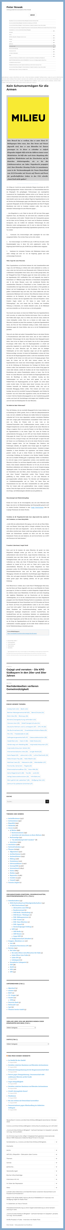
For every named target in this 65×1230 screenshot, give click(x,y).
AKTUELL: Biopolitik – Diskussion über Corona (17, 36)
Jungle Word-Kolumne (37, 507)
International (11, 644)
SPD (11, 972)
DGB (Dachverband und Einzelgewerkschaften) (25, 903)
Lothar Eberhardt (41, 755)
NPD (11, 969)
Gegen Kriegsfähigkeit (15, 1082)
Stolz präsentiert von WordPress (23, 1225)
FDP (11, 965)
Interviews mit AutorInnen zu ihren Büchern (27, 835)
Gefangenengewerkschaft (17, 737)
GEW (13, 929)
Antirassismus (13, 821)
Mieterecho (27, 762)
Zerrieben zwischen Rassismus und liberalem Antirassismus (28, 1065)
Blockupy (23, 716)
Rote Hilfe (33, 769)
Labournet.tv (26, 755)
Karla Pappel (12, 755)
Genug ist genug (38, 651)
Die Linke (13, 950)
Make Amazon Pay (14, 759)
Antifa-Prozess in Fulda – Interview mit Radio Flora (18, 69)
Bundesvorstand (18, 910)
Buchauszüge (14, 837)
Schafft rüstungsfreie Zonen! (18, 1091)
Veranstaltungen (12, 46)
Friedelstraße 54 (21, 734)
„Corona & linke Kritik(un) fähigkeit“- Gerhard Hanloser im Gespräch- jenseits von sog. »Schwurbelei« (27, 25)
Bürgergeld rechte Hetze (15, 651)
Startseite (11, 32)
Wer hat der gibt (43, 655)
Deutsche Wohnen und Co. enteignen (21, 727)
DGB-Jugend (17, 924)
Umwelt (12, 880)
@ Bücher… (11, 43)
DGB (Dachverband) (18, 905)
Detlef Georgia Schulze (30, 723)
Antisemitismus (15, 856)
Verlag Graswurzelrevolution (18, 776)
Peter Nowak (15, 7)
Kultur (12, 870)
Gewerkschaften (13, 900)
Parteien (11, 948)
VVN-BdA (35, 776)
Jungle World (35, 751)
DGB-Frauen (17, 919)
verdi (36, 773)
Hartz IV (24, 741)
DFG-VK (42, 727)
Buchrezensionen (17, 833)
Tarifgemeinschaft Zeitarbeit (21, 938)
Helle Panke (35, 741)
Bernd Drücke (37, 712)
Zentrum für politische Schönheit (19, 783)
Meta (10, 55)
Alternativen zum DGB (20, 908)
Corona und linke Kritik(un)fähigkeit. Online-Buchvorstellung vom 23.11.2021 (32, 1126)
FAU (10, 734)
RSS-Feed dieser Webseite (19, 1056)
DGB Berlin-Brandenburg (21, 912)
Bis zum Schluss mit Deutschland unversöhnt (23, 1100)
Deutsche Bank (13, 1002)
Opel (9, 1007)
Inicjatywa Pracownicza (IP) (19, 946)
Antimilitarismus (14, 818)
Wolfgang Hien (38, 780)
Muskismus (12, 1096)
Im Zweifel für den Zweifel (17, 1060)
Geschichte (12, 844)
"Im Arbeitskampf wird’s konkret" (23, 840)
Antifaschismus (15, 854)
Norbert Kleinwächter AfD (34, 655)
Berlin (24, 709)
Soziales (10, 647)
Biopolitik (11, 823)
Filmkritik (11, 825)
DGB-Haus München (20, 922)
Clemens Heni (13, 723)
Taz (28, 773)
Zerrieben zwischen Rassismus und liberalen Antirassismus (28, 1086)
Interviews (13, 842)
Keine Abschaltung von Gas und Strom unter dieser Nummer (34, 653)
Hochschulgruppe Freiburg (22, 927)
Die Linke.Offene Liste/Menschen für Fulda (26, 953)
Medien (12, 873)
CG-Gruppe (12, 995)
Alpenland (11, 988)
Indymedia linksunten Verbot (18, 748)
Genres (10, 41)
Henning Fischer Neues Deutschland (14, 653)
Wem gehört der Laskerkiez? (18, 780)
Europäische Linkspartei (18, 962)
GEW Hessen (17, 934)
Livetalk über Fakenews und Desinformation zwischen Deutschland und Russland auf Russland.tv (27, 57)
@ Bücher (13, 830)
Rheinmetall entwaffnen (16, 769)
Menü (32, 15)
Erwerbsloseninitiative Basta (36, 730)
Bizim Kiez (12, 716)
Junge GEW (17, 936)
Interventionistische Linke (17, 751)
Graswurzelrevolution (38, 737)
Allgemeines (14, 852)
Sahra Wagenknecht (15, 773)
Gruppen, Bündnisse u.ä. (16, 941)
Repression (11, 646)
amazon (11, 990)
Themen (10, 39)
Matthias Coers (13, 762)
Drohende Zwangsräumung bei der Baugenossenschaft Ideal (28, 1070)
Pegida (28, 766)
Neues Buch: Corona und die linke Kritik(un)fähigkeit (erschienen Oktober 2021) (23, 20)
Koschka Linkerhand (11, 655)
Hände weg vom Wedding (17, 744)
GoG (11, 943)
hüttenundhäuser (16, 863)
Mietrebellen (40, 762)
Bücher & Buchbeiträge (13, 48)
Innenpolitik (11, 642)
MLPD (12, 967)
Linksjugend (16, 960)
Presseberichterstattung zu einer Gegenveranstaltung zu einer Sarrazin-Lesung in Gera (25, 64)
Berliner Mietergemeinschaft (18, 712)
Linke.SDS (15, 957)
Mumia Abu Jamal (14, 766)
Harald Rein (12, 741)
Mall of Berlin (30, 759)
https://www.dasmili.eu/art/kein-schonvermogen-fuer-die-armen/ (22, 633)
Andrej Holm (13, 709)
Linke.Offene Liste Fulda (20, 955)
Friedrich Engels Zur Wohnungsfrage (27, 651)
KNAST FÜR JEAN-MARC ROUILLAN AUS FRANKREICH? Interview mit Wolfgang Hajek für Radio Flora (27, 60)
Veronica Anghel (13, 882)
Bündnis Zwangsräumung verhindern (21, 719)
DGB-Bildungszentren (20, 917)
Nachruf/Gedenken (14, 847)
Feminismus (14, 861)
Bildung (12, 859)
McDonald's (12, 1005)
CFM (11, 1000)
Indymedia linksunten (39, 744)
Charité (10, 997)
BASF (10, 993)
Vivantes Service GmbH (16, 1009)
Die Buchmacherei (15, 730)
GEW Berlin (17, 931)
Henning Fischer (45, 651)
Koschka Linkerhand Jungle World (22, 655)
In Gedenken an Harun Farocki (14, 62)
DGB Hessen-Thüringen (21, 915)
